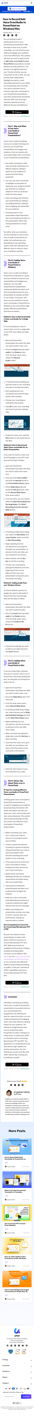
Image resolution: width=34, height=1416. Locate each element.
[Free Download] (17, 112)
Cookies (29, 1408)
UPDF (6, 3)
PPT (6, 1163)
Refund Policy (12, 1409)
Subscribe (26, 1396)
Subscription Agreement (20, 1408)
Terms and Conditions (7, 1408)
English (17, 1403)
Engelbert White (7, 32)
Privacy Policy (29, 1407)
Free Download (17, 112)
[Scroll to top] (30, 1412)
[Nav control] (31, 3)
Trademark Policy (21, 1409)
